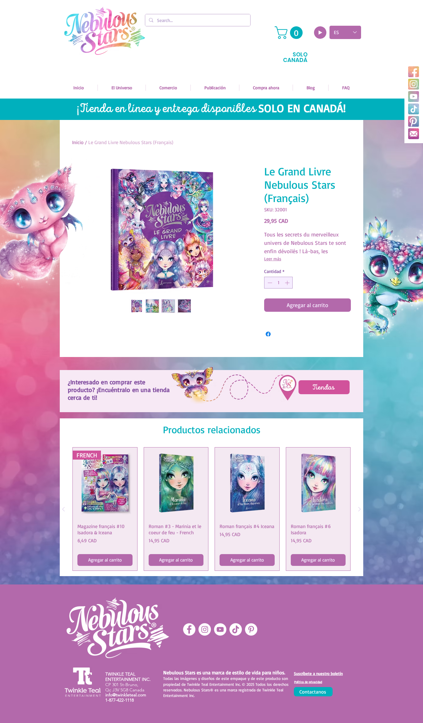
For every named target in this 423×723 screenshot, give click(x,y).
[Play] (320, 32)
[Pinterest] (413, 121)
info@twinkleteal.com (125, 695)
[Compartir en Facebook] (268, 334)
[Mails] (413, 133)
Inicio (78, 142)
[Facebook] (413, 71)
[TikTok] (413, 109)
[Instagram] (413, 84)
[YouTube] (413, 96)
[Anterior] (63, 509)
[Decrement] (269, 283)
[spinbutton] (278, 283)
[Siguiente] (359, 509)
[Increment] (288, 283)
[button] (290, 32)
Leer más (272, 258)
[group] (211, 509)
